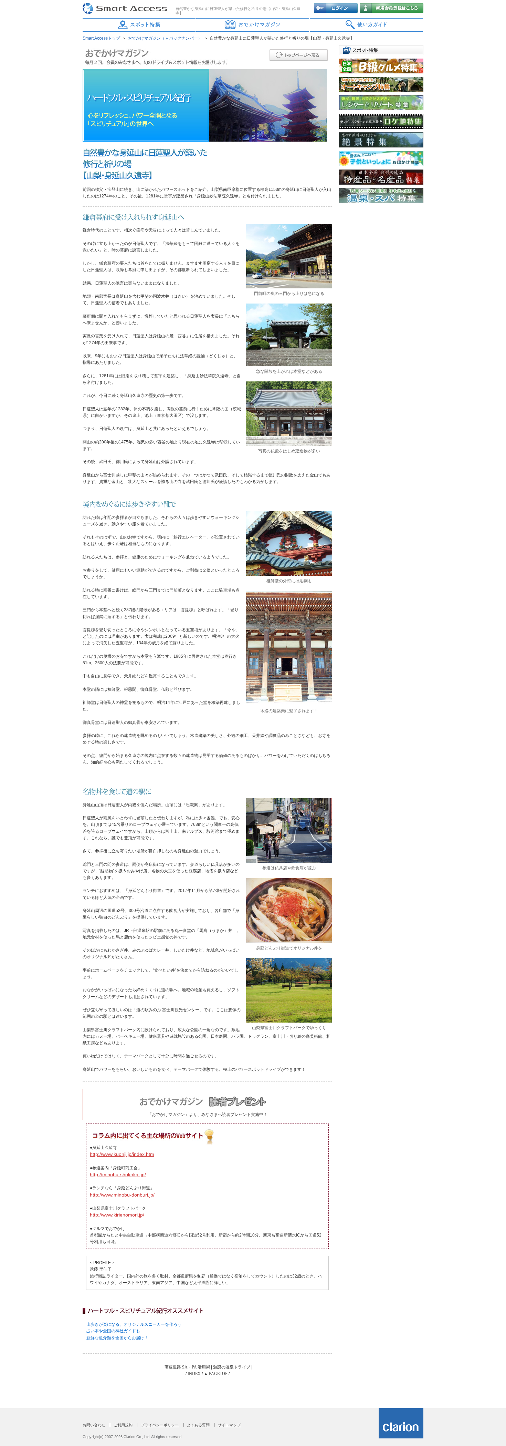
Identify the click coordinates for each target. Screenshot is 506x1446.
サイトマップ (229, 1425)
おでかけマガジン (253, 25)
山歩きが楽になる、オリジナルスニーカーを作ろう (133, 1324)
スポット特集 (139, 25)
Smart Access (126, 8)
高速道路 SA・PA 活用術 (187, 1367)
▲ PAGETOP (216, 1373)
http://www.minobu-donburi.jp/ (122, 1195)
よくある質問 (198, 1425)
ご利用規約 (123, 1425)
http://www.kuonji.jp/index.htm (122, 1154)
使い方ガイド (366, 25)
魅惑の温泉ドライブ (231, 1367)
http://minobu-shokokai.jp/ (118, 1174)
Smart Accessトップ (101, 38)
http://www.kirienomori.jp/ (117, 1215)
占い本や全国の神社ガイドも (113, 1331)
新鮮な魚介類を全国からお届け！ (117, 1337)
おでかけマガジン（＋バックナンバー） (165, 38)
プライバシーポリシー (160, 1425)
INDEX (194, 1373)
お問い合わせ (94, 1425)
